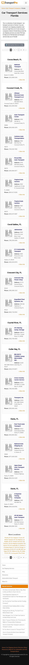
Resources (5, 575)
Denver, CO (6, 545)
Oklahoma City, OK (16, 551)
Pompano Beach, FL (9, 547)
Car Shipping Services (8, 568)
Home (3, 8)
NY (10, 551)
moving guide (14, 553)
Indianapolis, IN (7, 549)
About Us (4, 581)
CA (24, 543)
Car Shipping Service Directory (14, 647)
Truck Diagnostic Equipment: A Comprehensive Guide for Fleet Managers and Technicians (14, 596)
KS (12, 549)
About (17, 651)
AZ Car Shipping (18, 539)
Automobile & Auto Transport (10, 578)
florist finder (22, 553)
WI (7, 553)
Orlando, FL (23, 545)
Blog (3, 571)
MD (19, 549)
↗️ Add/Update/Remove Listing (14, 45)
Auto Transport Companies (13, 8)
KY (15, 549)
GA (16, 547)
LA (17, 549)
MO (22, 549)
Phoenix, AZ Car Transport (11, 537)
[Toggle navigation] (26, 2)
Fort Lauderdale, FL (14, 545)
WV (9, 553)
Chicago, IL (22, 547)
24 (21, 50)
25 (23, 50)
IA (18, 547)
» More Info (22, 79)
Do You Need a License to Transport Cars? (14, 629)
